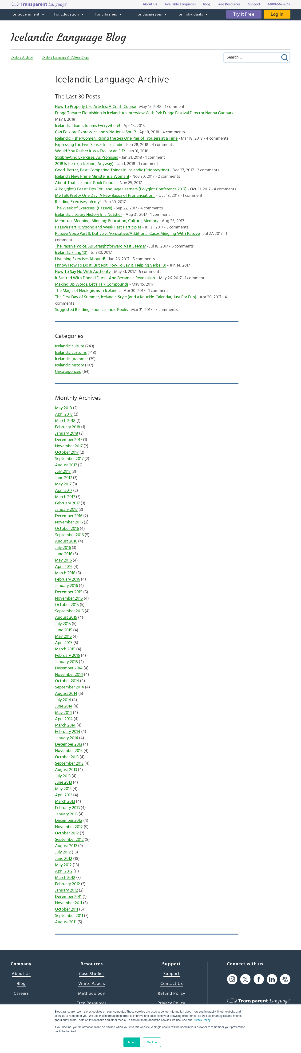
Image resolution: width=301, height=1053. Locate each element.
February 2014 (67, 732)
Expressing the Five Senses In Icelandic (89, 145)
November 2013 (69, 751)
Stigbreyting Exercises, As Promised (86, 157)
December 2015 (68, 592)
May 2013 (63, 789)
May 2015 (63, 636)
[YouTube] (285, 979)
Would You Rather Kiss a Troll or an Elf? (90, 151)
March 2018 (65, 421)
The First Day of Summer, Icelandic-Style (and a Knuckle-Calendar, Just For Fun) (125, 297)
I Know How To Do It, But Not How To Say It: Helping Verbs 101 (110, 265)
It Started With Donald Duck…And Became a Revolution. (105, 278)
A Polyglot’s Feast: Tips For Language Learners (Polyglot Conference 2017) (121, 189)
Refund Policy (171, 993)
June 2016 (63, 554)
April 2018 (64, 414)
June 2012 (63, 859)
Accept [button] (131, 1042)
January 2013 (66, 814)
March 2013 (65, 801)
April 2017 (63, 490)
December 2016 (68, 516)
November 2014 (69, 674)
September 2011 (69, 916)
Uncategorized (68, 371)
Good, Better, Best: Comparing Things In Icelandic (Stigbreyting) (112, 170)
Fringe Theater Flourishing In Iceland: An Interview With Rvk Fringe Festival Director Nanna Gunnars (144, 113)
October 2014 (67, 681)
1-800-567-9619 (279, 4)
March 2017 (65, 497)
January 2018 (66, 433)
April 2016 (63, 567)
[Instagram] (232, 979)
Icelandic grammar (71, 359)
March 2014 (65, 725)
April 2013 (63, 795)
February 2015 (67, 655)
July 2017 (63, 471)
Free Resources (92, 1003)
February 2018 (67, 427)
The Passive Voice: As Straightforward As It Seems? (100, 246)
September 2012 (69, 839)
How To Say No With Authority (83, 272)
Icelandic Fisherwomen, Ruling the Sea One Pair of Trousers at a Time (116, 138)
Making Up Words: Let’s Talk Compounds (91, 284)
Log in (277, 14)
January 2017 (66, 509)
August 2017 (66, 465)
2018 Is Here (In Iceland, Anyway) (84, 164)
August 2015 (66, 617)
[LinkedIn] (272, 979)
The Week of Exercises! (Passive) (83, 208)
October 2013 (67, 757)
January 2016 (66, 586)
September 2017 (69, 459)
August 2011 (65, 922)
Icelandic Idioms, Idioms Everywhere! (87, 126)
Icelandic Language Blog (68, 37)
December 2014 (69, 668)
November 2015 (69, 598)
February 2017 (67, 503)
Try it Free (243, 14)
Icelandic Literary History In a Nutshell (88, 214)
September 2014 (69, 687)
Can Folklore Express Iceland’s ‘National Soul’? (95, 132)
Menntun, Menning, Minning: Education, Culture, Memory (106, 221)
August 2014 (66, 694)
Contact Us (171, 984)
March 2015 (65, 649)
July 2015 (63, 624)
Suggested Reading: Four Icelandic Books (91, 310)
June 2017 (63, 478)
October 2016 (67, 528)
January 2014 (66, 738)
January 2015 (66, 662)
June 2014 (63, 706)
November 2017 (69, 446)
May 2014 (63, 713)
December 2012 (68, 820)
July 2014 (63, 700)
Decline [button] (152, 1042)
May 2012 (63, 865)
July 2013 (63, 776)
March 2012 (65, 878)
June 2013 (63, 782)
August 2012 (66, 846)
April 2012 (63, 871)
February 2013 (67, 808)
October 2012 (67, 833)
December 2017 (68, 440)
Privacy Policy (201, 1020)
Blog (21, 984)
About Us (21, 974)
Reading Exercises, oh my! (78, 202)
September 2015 (69, 611)
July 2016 (63, 548)
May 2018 (63, 408)
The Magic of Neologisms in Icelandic (87, 291)
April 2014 (64, 719)
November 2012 (69, 827)
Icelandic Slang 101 (71, 253)
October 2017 (67, 452)
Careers (21, 993)
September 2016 (69, 535)
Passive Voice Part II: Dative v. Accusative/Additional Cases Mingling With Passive (127, 234)
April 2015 (63, 643)
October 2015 (67, 605)
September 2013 (69, 763)
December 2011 (68, 897)
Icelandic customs (71, 352)
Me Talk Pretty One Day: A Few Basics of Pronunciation (105, 195)
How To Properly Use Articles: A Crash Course (95, 107)
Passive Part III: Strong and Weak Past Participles (98, 227)
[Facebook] (258, 979)
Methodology (91, 993)
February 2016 (67, 579)
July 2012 (63, 852)
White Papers (91, 984)
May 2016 (63, 560)
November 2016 (69, 522)
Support (171, 974)
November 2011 (68, 903)
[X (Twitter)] (245, 979)
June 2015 (63, 630)
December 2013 (68, 744)
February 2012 (67, 884)
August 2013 (66, 770)
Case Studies (91, 974)
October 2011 (66, 909)
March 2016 (65, 573)
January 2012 (66, 890)
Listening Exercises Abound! (80, 259)
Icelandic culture (69, 346)
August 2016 (66, 541)
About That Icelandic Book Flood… (85, 183)
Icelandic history (69, 365)
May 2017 (63, 484)
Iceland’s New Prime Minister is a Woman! (92, 176)
